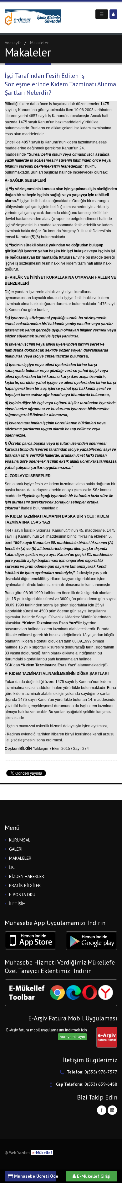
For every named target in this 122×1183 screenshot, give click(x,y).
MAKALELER (20, 858)
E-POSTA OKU (22, 894)
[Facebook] (101, 1110)
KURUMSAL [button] (19, 840)
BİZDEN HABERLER (26, 876)
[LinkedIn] (112, 1110)
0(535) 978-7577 (100, 1072)
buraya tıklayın (72, 1036)
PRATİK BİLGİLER (25, 885)
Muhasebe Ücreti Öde (34, 1176)
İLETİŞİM (17, 903)
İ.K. (12, 867)
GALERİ (16, 849)
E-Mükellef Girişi (93, 1176)
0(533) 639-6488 (100, 1084)
